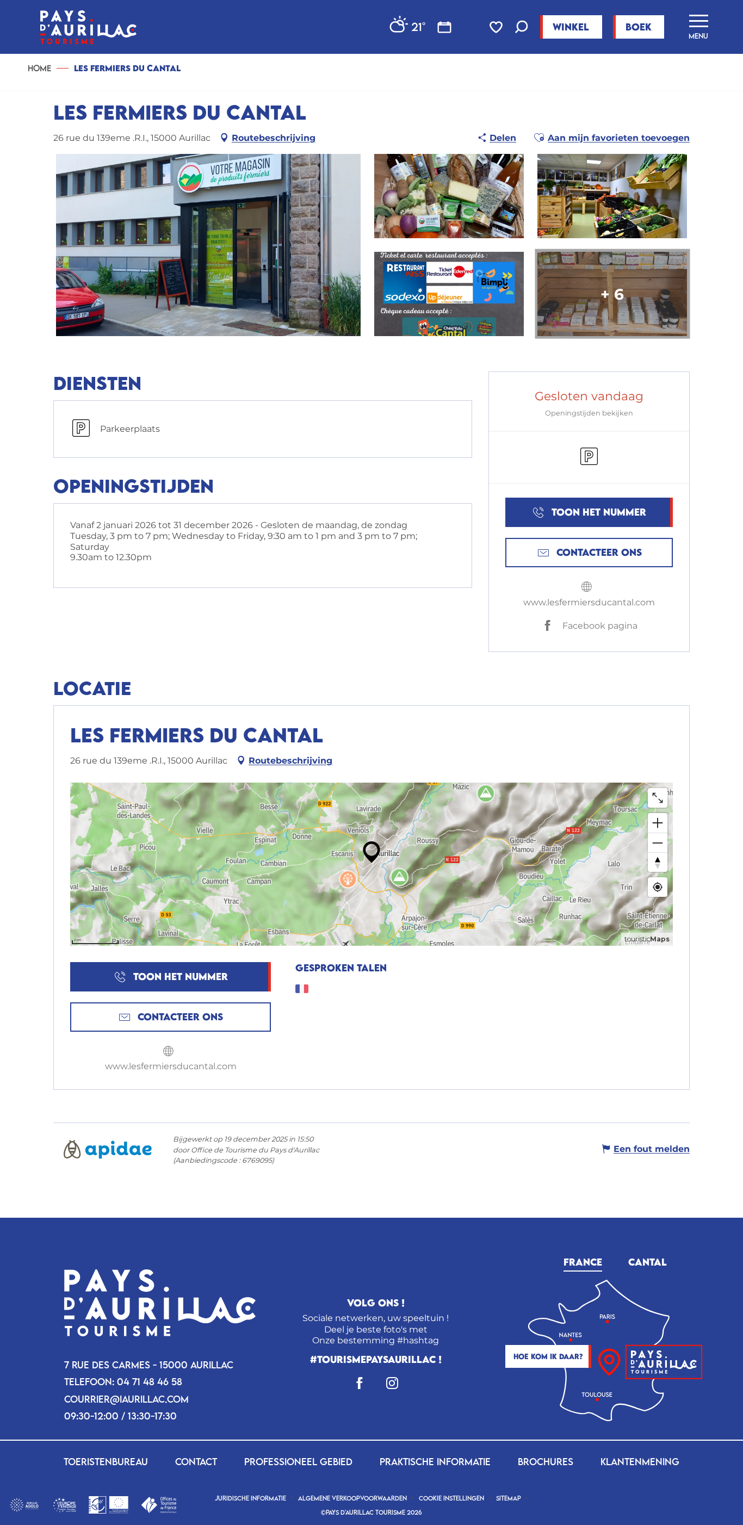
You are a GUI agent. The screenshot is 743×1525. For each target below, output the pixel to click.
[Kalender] (444, 27)
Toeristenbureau (106, 1461)
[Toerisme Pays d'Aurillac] (88, 26)
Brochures (545, 1461)
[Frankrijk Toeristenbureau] (158, 1504)
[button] (522, 28)
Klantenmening (639, 1461)
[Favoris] (497, 27)
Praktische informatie (435, 1461)
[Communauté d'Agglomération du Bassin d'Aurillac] (24, 1504)
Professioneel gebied (298, 1461)
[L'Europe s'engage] (64, 1504)
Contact (196, 1461)
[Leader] (108, 1504)
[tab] (582, 1260)
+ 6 (612, 293)
